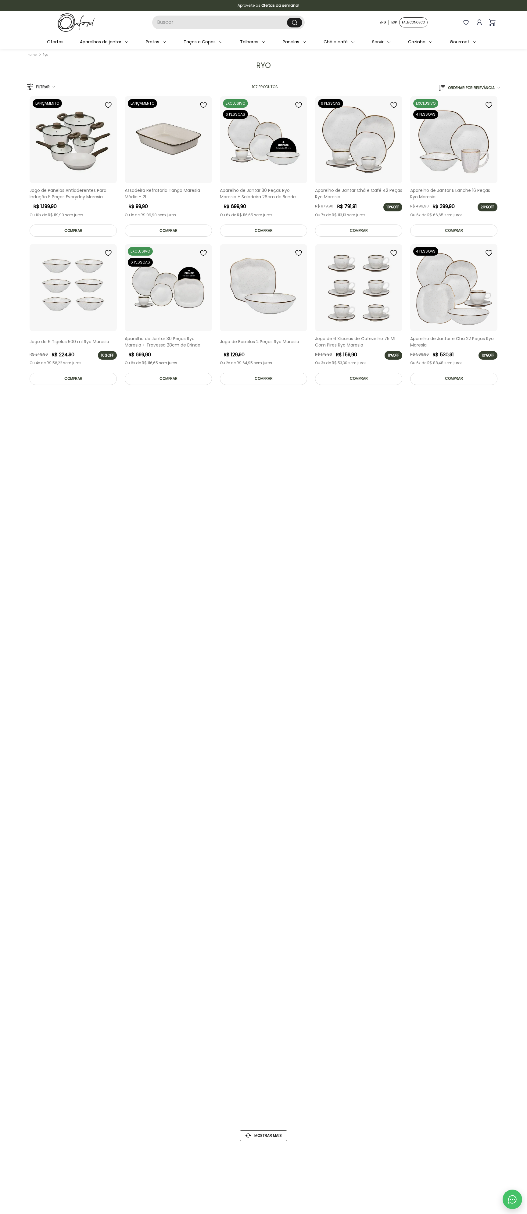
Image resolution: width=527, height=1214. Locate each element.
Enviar (313, 666)
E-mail (260, 607)
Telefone (263, 632)
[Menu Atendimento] (512, 1199)
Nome (259, 582)
